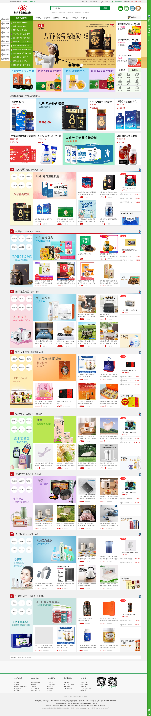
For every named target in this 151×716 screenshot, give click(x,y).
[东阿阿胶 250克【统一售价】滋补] (130, 363)
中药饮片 (14, 185)
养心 (14, 611)
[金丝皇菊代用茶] (76, 80)
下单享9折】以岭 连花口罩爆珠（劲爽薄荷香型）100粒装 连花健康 (128, 202)
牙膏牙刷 (29, 299)
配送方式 (50, 686)
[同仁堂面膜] (130, 583)
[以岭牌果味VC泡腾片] (130, 645)
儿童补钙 (21, 429)
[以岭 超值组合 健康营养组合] (102, 80)
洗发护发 (14, 307)
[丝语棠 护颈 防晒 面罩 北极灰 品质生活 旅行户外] (130, 545)
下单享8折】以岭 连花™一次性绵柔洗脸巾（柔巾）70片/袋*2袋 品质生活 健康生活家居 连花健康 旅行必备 (130, 188)
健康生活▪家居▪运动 (20, 61)
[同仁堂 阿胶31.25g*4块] (130, 400)
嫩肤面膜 (21, 307)
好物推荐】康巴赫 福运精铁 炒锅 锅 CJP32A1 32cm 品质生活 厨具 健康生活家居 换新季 (87, 316)
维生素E (29, 541)
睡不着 (120, 91)
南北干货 (29, 238)
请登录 (25, 1)
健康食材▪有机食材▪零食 (21, 65)
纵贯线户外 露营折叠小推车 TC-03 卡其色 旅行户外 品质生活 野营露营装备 (87, 343)
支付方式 (50, 682)
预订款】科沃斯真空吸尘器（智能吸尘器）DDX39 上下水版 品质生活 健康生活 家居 (128, 442)
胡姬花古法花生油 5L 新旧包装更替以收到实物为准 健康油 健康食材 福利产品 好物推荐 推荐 (128, 256)
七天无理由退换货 (69, 684)
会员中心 (84, 1)
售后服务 (66, 682)
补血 (29, 603)
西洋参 (29, 359)
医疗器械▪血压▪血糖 (20, 30)
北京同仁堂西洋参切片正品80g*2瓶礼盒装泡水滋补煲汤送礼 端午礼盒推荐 (109, 621)
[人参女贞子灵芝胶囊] (23, 80)
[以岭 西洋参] (129, 60)
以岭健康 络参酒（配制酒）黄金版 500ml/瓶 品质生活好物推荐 (109, 283)
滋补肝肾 (21, 550)
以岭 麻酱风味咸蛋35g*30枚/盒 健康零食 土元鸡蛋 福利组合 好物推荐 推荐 (65, 283)
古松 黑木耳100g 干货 (84, 254)
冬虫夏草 (14, 359)
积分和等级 (17, 688)
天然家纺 (14, 481)
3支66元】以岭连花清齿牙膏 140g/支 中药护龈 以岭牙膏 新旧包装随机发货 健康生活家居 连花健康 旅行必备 (128, 198)
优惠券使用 (83, 682)
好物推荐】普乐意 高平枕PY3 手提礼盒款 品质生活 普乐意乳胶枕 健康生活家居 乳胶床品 (109, 586)
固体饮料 (21, 185)
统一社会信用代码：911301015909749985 (104, 701)
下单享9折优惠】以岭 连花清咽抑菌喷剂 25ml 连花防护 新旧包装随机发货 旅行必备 (86, 221)
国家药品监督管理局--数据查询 (96, 706)
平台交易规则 (35, 688)
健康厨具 (21, 481)
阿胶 (21, 541)
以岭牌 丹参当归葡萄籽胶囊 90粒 (128, 376)
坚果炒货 (21, 238)
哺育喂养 (14, 429)
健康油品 (21, 247)
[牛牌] (130, 340)
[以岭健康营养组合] (49, 80)
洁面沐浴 (29, 307)
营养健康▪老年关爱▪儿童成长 (22, 53)
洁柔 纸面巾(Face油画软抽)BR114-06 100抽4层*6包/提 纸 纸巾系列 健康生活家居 (130, 432)
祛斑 (29, 550)
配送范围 (50, 688)
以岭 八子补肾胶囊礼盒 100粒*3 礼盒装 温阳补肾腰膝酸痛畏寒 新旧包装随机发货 (44, 648)
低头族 (129, 77)
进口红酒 (14, 299)
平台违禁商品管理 (85, 688)
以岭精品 (75, 18)
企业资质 (72, 696)
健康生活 (56, 18)
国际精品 (37, 18)
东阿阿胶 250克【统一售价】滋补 (129, 370)
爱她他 (129, 91)
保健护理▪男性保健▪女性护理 (22, 50)
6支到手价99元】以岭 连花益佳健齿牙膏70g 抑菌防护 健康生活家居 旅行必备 (128, 563)
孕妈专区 (29, 429)
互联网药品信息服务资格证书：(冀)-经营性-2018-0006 (76, 701)
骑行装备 (29, 481)
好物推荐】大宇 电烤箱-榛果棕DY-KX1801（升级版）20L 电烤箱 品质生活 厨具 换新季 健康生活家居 (130, 310)
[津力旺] (129, 28)
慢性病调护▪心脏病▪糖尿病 (22, 42)
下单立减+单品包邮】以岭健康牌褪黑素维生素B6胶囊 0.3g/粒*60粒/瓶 (87, 648)
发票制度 (33, 684)
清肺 (29, 611)
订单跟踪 (33, 686)
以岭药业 (20, 657)
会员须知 (16, 682)
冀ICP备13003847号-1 (82, 708)
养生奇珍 (65, 18)
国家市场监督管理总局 (59, 706)
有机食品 (14, 238)
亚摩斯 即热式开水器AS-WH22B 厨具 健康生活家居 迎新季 (109, 465)
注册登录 (16, 684)
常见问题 (83, 686)
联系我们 (78, 696)
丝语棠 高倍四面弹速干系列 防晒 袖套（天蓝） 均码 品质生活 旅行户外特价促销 (128, 559)
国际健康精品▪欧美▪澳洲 (21, 38)
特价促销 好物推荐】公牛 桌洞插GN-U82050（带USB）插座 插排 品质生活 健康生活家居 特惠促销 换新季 (128, 498)
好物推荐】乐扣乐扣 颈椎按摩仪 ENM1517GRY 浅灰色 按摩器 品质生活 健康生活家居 (44, 586)
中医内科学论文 (27, 657)
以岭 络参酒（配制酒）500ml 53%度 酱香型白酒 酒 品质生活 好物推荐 (108, 194)
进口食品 (21, 299)
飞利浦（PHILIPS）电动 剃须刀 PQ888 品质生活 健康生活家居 (87, 499)
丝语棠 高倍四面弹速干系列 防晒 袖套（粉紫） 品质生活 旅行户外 (44, 465)
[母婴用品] (130, 462)
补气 (21, 603)
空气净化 (21, 489)
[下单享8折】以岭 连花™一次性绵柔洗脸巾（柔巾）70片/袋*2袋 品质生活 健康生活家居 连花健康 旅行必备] (130, 180)
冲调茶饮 (14, 247)
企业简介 (66, 696)
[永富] (130, 280)
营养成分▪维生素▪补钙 (20, 57)
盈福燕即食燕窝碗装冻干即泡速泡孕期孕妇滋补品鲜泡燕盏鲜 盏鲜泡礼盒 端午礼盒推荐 (108, 404)
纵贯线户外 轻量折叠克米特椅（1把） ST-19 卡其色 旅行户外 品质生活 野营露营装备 (65, 526)
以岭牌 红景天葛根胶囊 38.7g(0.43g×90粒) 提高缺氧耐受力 (128, 384)
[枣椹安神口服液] (130, 218)
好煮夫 (129, 84)
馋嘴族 (137, 77)
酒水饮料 (78, 12)
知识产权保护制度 (36, 690)
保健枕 (29, 185)
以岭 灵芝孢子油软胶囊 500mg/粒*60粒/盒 (128, 615)
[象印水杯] (130, 522)
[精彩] (26, 667)
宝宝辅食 (29, 421)
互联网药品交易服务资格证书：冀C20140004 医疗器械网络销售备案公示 (75, 703)
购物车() (134, 17)
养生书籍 (14, 489)
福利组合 (70, 12)
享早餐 (120, 77)
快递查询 (84, 696)
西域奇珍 (21, 367)
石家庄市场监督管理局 (73, 706)
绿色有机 (47, 18)
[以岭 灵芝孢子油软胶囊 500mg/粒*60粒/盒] (130, 607)
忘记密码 (16, 690)
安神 (21, 611)
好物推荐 (54, 12)
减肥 (14, 550)
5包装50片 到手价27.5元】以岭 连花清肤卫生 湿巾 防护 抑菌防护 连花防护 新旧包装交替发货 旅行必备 (128, 194)
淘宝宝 (137, 91)
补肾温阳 (14, 541)
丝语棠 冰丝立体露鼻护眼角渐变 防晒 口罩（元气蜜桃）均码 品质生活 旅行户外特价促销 (109, 438)
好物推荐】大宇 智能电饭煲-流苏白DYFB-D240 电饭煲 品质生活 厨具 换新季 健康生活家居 (109, 499)
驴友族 (120, 84)
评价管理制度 (68, 688)
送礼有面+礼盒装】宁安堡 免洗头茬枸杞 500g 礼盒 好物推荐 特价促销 (108, 377)
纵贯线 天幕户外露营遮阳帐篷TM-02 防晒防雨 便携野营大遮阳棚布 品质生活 (87, 465)
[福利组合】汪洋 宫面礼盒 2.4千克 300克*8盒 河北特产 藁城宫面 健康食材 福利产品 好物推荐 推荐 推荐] (130, 242)
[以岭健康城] (23, 9)
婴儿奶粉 (14, 421)
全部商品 (84, 18)
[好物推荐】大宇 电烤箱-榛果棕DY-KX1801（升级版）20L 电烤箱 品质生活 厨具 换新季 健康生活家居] (130, 302)
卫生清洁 (29, 489)
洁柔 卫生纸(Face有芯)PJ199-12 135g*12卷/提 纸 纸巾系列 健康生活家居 (128, 438)
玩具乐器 (21, 421)
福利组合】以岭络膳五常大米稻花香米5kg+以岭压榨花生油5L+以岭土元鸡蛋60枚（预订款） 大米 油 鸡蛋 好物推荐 (128, 260)
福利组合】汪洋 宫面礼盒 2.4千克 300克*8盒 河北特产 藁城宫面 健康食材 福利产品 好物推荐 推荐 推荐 (129, 250)
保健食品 (29, 177)
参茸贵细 (14, 367)
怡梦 (14, 177)
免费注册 (32, 1)
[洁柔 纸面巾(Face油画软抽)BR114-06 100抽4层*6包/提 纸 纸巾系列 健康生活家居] (130, 424)
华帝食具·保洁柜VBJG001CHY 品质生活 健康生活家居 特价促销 (108, 316)
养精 (14, 603)
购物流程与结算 (35, 682)
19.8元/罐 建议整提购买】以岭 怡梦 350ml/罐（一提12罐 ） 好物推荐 (87, 194)
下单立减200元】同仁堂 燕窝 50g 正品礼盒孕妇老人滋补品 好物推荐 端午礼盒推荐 (43, 404)
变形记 (137, 84)
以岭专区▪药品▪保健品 (20, 22)
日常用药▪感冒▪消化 (20, 26)
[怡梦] (129, 44)
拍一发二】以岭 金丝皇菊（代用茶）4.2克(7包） (128, 380)
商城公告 (135, 70)
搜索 (105, 8)
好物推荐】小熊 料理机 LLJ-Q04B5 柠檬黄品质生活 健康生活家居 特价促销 (65, 465)
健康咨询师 (118, 1)
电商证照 (83, 690)
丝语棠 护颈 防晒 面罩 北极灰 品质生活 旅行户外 (130, 553)
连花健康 (86, 12)
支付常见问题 (51, 684)
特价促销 (62, 12)
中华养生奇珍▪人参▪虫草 (21, 34)
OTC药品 (21, 177)
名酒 (29, 247)
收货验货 (50, 690)
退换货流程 (67, 686)
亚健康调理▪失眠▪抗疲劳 (21, 45)
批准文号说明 (84, 684)
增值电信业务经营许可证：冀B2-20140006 (47, 701)
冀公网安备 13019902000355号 (100, 708)
